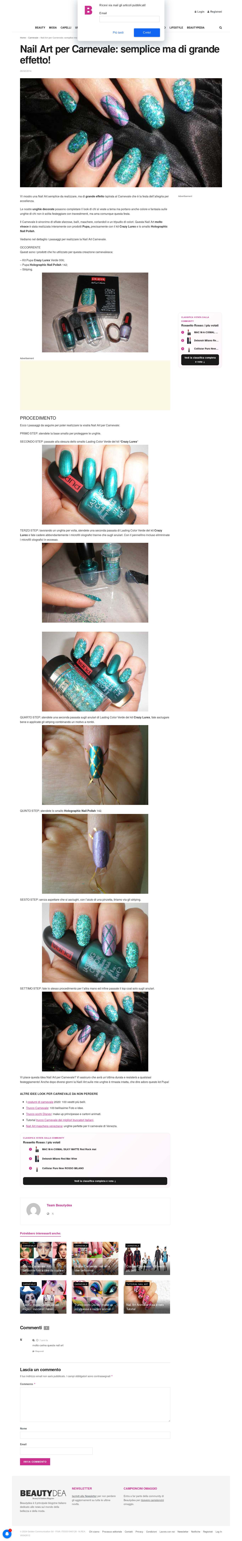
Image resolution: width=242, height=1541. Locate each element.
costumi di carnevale (40, 1102)
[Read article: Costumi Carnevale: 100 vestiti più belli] (147, 1258)
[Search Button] (220, 27)
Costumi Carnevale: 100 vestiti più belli (145, 1268)
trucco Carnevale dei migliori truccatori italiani (64, 1120)
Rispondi (39, 1351)
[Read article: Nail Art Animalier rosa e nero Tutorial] (147, 1297)
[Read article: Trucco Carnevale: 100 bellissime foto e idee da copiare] (43, 1258)
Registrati (216, 11)
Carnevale (33, 37)
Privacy (139, 1531)
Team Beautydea (59, 1205)
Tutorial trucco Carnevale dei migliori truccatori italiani (41, 1306)
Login (200, 11)
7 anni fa (44, 1340)
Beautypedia (195, 27)
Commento (28, 1384)
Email (23, 1444)
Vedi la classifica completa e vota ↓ (95, 1181)
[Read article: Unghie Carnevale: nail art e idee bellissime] (95, 1258)
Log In (219, 1531)
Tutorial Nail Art (137, 1284)
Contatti (129, 1531)
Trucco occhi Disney (39, 1114)
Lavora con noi (167, 1531)
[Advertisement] (95, 385)
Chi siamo (94, 1531)
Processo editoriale (112, 1531)
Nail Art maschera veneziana (44, 1126)
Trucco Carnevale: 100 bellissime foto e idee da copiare (43, 1268)
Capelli (66, 27)
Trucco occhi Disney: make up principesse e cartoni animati (93, 1306)
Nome (23, 1428)
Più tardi (118, 32)
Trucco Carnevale (37, 1108)
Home (23, 37)
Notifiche (195, 1531)
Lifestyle (176, 27)
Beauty (40, 27)
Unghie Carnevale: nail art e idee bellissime (92, 1268)
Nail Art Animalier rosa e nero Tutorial (145, 1306)
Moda (53, 27)
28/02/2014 (25, 71)
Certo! (147, 32)
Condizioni (151, 1531)
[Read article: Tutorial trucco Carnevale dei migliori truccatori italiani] (43, 1297)
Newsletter (183, 1531)
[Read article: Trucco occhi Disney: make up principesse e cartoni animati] (95, 1297)
